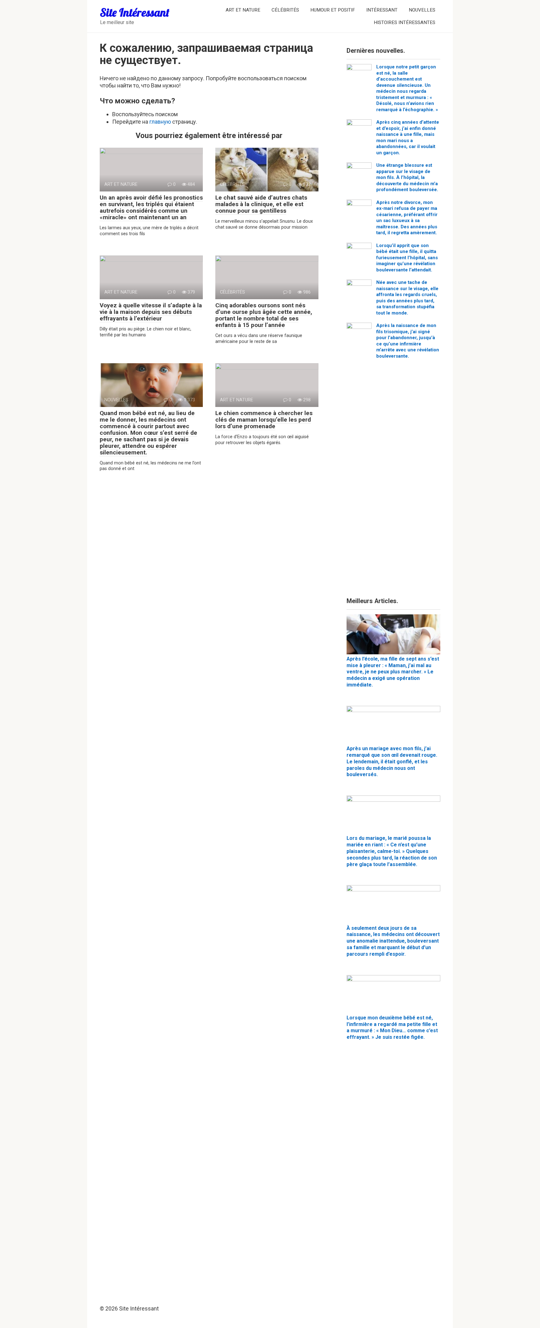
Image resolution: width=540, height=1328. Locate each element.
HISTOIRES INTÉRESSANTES (404, 22)
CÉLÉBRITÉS (285, 10)
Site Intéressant (134, 12)
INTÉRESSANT (382, 10)
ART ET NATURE (243, 10)
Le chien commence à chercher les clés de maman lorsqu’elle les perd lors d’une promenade (263, 419)
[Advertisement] (393, 480)
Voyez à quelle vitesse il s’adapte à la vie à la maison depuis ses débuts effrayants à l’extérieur (151, 312)
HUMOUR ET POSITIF (332, 10)
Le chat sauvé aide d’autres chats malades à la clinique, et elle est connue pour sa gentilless (261, 204)
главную (160, 121)
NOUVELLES (422, 10)
